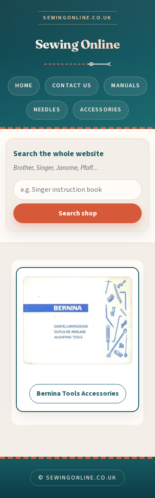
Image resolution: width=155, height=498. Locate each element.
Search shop (78, 213)
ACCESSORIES (100, 109)
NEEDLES (47, 109)
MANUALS (125, 85)
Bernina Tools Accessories (78, 393)
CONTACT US (71, 85)
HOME (24, 85)
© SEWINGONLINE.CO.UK (77, 477)
